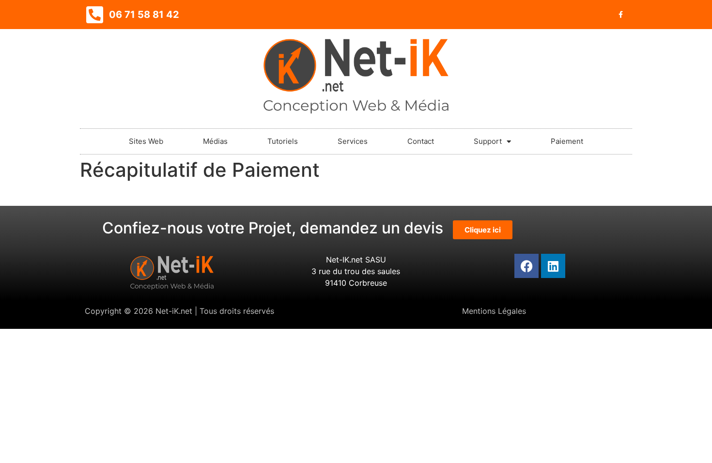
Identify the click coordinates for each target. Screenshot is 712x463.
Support (488, 141)
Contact (420, 141)
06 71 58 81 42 (144, 14)
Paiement (567, 141)
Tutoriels (282, 141)
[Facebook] (526, 266)
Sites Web (146, 141)
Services (353, 141)
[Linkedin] (553, 266)
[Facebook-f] (620, 14)
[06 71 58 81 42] (94, 14)
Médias (215, 141)
